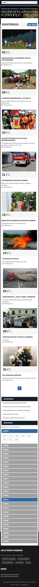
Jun (4, 440)
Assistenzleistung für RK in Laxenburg (17, 337)
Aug (16, 440)
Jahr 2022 (6, 458)
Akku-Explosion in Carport (11, 414)
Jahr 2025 (6, 445)
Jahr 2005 (6, 529)
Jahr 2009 (6, 512)
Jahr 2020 (6, 466)
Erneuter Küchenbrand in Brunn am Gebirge (19, 220)
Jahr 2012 (6, 500)
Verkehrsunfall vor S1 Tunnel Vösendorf (18, 297)
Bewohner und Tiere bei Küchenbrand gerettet (16, 406)
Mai (29, 436)
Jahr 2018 (6, 475)
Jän (5, 436)
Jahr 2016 (6, 483)
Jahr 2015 (6, 487)
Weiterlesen (8, 65)
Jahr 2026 (6, 431)
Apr (23, 436)
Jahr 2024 (6, 450)
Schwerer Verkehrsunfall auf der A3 (16, 98)
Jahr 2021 (6, 462)
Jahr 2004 (6, 533)
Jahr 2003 (6, 537)
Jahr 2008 (6, 516)
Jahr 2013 (6, 495)
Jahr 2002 (6, 541)
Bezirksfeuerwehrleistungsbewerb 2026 (15, 403)
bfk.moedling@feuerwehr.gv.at (10, 576)
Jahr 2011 (6, 504)
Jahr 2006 (6, 525)
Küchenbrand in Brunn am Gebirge (15, 180)
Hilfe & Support (15, 585)
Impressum (25, 585)
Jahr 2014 (6, 491)
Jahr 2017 (6, 479)
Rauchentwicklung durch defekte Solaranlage (16, 410)
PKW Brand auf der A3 (10, 259)
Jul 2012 (32, 24)
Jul (10, 440)
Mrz (17, 436)
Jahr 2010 (6, 508)
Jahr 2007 (6, 520)
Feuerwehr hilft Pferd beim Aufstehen (14, 418)
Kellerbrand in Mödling (11, 375)
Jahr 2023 (6, 454)
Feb (11, 436)
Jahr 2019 (6, 470)
